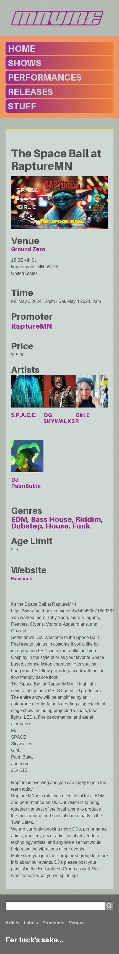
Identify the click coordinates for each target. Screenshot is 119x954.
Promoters (53, 923)
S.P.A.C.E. (24, 415)
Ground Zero (28, 249)
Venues (77, 923)
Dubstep (26, 526)
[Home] (59, 18)
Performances (45, 77)
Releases (30, 91)
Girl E (83, 415)
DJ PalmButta (26, 482)
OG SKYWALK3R (61, 418)
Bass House (51, 519)
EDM (19, 519)
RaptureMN (31, 326)
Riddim (88, 519)
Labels (31, 923)
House (57, 526)
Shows (24, 63)
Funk (81, 526)
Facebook (21, 578)
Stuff (22, 106)
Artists (12, 923)
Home (21, 48)
